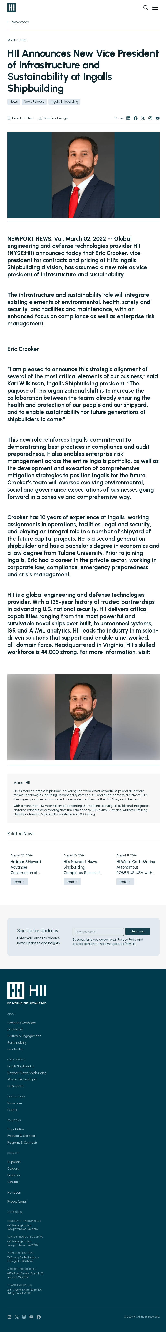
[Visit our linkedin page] (128, 118)
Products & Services (21, 1136)
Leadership (15, 1049)
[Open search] (146, 7)
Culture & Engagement (24, 1036)
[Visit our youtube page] (158, 118)
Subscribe (137, 931)
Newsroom (14, 1103)
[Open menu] (155, 7)
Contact (13, 1182)
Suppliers (13, 1162)
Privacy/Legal (16, 1201)
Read (17, 881)
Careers (13, 1169)
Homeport (14, 1192)
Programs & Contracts (22, 1142)
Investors (13, 1175)
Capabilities (15, 1129)
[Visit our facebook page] (136, 118)
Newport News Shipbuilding (26, 1073)
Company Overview (21, 1023)
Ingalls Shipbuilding (20, 1066)
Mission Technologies (22, 1079)
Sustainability (17, 1043)
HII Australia (15, 1086)
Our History (15, 1029)
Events (12, 1110)
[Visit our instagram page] (150, 118)
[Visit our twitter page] (143, 118)
